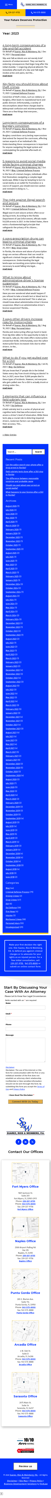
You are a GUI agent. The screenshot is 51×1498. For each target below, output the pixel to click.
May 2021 (10, 744)
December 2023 (13, 623)
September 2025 (13, 549)
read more (7, 76)
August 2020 (11, 779)
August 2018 (11, 869)
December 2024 (13, 584)
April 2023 (10, 654)
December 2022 (13, 670)
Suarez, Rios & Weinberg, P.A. (27, 52)
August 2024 (11, 596)
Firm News (10, 911)
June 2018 (10, 877)
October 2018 (12, 861)
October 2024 (12, 588)
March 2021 (11, 752)
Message (10, 1035)
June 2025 (10, 561)
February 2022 (12, 709)
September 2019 (13, 818)
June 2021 (10, 740)
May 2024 (10, 607)
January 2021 (11, 760)
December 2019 (13, 807)
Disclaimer (10, 1067)
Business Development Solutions (20, 1484)
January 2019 (11, 850)
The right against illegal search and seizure (24, 201)
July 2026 (10, 510)
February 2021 (12, 756)
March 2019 (11, 842)
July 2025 (9, 557)
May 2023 (10, 650)
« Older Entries (9, 435)
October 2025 (12, 545)
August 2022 (11, 686)
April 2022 (10, 701)
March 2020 (11, 799)
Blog (13, 170)
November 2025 (13, 541)
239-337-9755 (14, 12)
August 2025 (11, 553)
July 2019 (9, 826)
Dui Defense (19, 367)
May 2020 (10, 791)
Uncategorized (12, 927)
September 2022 (13, 682)
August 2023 (11, 639)
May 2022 (10, 697)
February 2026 (12, 529)
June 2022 (10, 693)
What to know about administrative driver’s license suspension (23, 280)
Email (9, 1014)
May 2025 (10, 565)
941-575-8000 (39, 12)
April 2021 (10, 748)
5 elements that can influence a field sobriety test (24, 398)
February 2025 (12, 576)
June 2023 (10, 647)
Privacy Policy (19, 1089)
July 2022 (9, 689)
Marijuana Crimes (14, 919)
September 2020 (13, 775)
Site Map (23, 1481)
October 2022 (12, 678)
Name (8, 1003)
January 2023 (11, 666)
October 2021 (12, 725)
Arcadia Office (25, 1364)
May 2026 (10, 518)
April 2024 (10, 611)
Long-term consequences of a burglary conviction (23, 124)
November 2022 (13, 674)
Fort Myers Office (25, 1209)
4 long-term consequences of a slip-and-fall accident (24, 47)
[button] (8, 5)
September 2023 (13, 635)
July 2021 (9, 736)
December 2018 (13, 853)
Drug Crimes (22, 248)
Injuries (9, 915)
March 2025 (11, 572)
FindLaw (44, 1484)
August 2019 (11, 822)
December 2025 (13, 537)
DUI (7, 904)
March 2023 (11, 658)
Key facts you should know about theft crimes (25, 85)
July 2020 (10, 783)
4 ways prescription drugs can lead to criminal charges (23, 240)
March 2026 (11, 526)
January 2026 (11, 533)
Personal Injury (19, 54)
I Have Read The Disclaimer (21, 1095)
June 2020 (10, 787)
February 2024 (12, 619)
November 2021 (13, 721)
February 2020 (12, 803)
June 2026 (10, 514)
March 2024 (11, 615)
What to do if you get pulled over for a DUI (25, 359)
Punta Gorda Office (25, 1313)
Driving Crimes (12, 896)
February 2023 (12, 662)
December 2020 (13, 764)
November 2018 (13, 857)
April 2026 (10, 522)
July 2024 (10, 600)
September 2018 (13, 865)
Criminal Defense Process (23, 93)
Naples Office (25, 1261)
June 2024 (10, 604)
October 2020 (12, 771)
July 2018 (9, 873)
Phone (8, 1024)
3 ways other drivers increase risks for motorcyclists (23, 320)
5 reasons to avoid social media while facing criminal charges (24, 163)
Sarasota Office (25, 1416)
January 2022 (11, 713)
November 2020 (13, 768)
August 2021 (11, 732)
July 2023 (9, 643)
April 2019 (10, 838)
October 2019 (12, 814)
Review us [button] (25, 1466)
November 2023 (13, 627)
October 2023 (12, 631)
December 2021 (13, 717)
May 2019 (10, 834)
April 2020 (10, 795)
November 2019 (13, 811)
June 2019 (10, 830)
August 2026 (11, 506)
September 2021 (13, 729)
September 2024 (13, 592)
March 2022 (11, 705)
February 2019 (12, 846)
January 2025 (11, 580)
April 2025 (10, 568)
